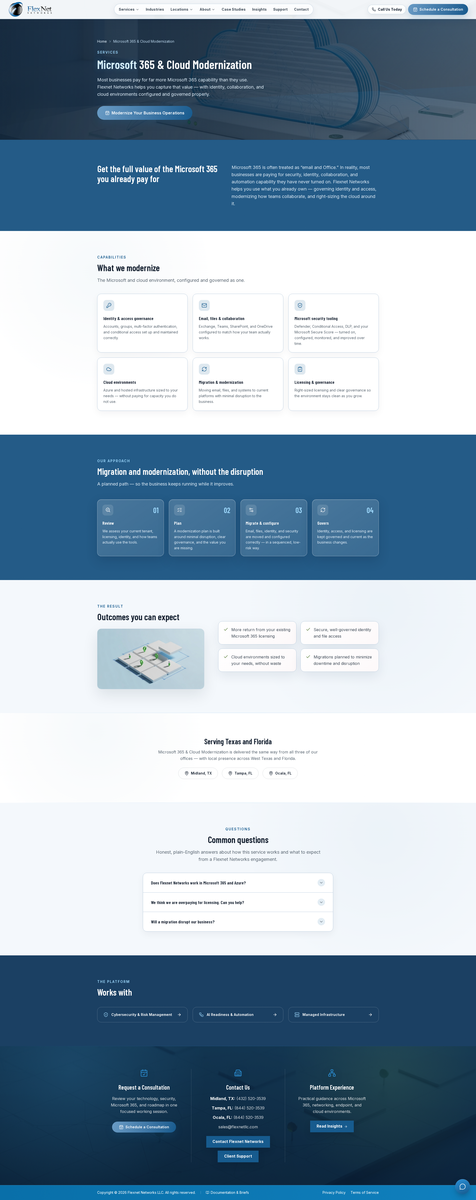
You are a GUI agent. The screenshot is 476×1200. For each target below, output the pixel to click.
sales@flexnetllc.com (238, 1126)
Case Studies (234, 9)
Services (127, 9)
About (205, 9)
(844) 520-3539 (250, 1107)
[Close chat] (462, 1025)
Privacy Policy (334, 1192)
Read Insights (329, 1126)
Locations (179, 9)
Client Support (238, 1156)
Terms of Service (365, 1192)
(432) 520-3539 (251, 1098)
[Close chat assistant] (462, 1186)
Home (102, 41)
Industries (155, 9)
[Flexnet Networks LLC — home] (34, 9)
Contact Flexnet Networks (238, 1141)
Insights (259, 9)
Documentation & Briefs (230, 1192)
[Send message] (462, 1166)
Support (280, 9)
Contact (301, 9)
